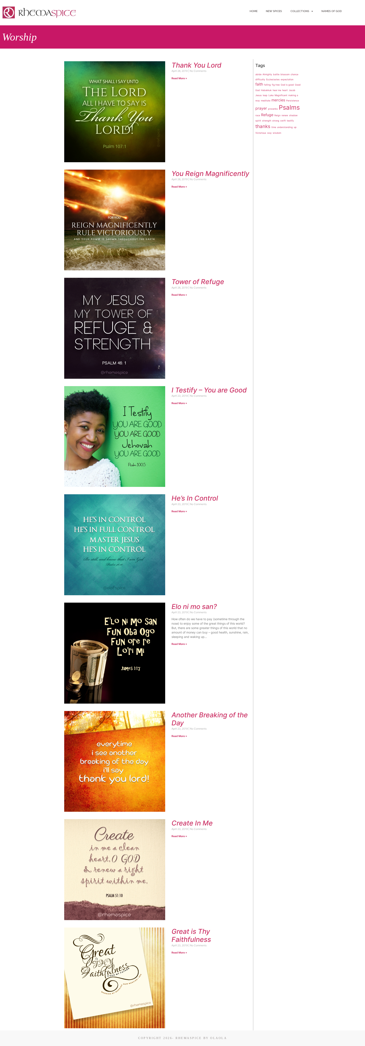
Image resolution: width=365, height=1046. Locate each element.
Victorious (260, 133)
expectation (287, 79)
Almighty (267, 74)
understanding (285, 127)
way (269, 133)
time (273, 127)
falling (267, 84)
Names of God (331, 11)
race (257, 115)
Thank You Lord (196, 65)
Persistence (292, 100)
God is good (287, 84)
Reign (277, 115)
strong (275, 120)
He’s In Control (195, 498)
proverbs (273, 109)
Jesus (258, 95)
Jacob (292, 90)
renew (285, 115)
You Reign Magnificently (210, 173)
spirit (258, 120)
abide (258, 74)
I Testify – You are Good (209, 390)
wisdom (277, 133)
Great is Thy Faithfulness (191, 935)
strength (266, 120)
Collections (299, 11)
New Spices (274, 11)
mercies (278, 100)
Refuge (267, 115)
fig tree (276, 84)
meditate (265, 100)
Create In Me (192, 823)
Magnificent (281, 95)
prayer (261, 108)
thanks (262, 126)
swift (283, 120)
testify (290, 120)
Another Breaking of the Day (210, 719)
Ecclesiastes (273, 79)
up (295, 127)
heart (285, 90)
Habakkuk (266, 90)
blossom (285, 74)
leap (265, 95)
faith (259, 84)
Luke (271, 95)
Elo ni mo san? (194, 606)
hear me (277, 90)
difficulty (260, 79)
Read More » (179, 78)
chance (294, 74)
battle (276, 74)
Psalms (289, 107)
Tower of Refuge (198, 282)
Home (253, 11)
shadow (293, 115)
